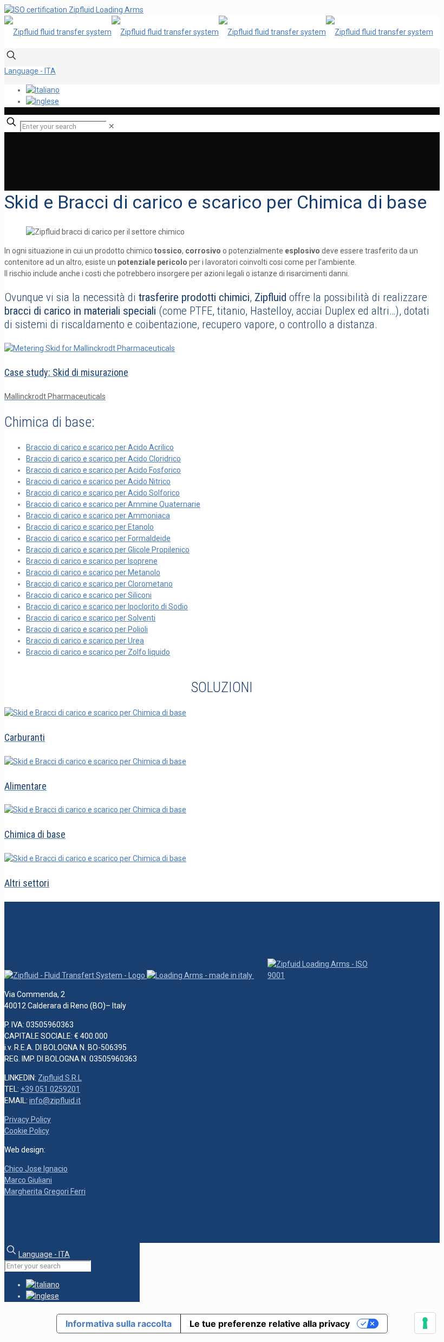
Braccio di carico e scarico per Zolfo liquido (98, 652)
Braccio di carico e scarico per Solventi (90, 618)
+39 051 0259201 (50, 1089)
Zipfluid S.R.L (60, 1077)
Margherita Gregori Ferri (45, 1191)
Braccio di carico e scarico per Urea (85, 640)
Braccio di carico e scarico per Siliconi (89, 595)
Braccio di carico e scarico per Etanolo (90, 527)
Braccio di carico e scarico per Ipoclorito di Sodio (107, 606)
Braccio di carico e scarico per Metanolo (93, 572)
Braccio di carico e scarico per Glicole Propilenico (108, 549)
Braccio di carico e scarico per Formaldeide (98, 538)
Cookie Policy (26, 1130)
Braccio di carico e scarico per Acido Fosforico (103, 470)
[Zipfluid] (218, 31)
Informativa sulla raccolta (119, 1323)
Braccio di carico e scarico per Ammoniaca (98, 515)
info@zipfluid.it (55, 1100)
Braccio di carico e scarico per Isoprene (92, 561)
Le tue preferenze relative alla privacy (270, 1323)
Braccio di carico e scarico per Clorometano (99, 583)
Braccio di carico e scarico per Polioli (87, 629)
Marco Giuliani (28, 1180)
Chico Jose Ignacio (36, 1168)
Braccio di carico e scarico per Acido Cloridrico (103, 458)
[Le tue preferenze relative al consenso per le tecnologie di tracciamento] (425, 1323)
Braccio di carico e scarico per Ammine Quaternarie (113, 504)
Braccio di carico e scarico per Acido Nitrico (98, 481)
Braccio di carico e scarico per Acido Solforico (103, 492)
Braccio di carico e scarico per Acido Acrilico (100, 447)
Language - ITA (30, 71)
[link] (111, 126)
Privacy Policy (27, 1119)
